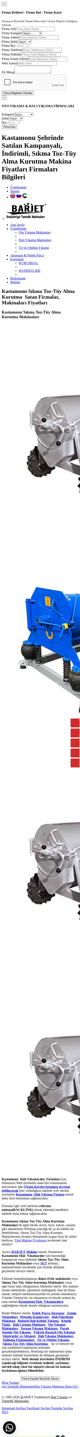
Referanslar (18, 278)
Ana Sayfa (17, 225)
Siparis (14, 191)
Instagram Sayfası (14, 1408)
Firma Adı (8, 29)
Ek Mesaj (8, 72)
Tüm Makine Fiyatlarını (30, 1240)
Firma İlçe (8, 45)
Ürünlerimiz (18, 187)
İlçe (4, 122)
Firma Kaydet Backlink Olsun (40, 1378)
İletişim (15, 282)
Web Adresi (9, 63)
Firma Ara (9, 126)
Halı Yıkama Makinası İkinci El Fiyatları (46, 1386)
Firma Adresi (10, 37)
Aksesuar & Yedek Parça (27, 255)
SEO (5, 1412)
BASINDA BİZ (30, 270)
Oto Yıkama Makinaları (35, 232)
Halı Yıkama (59, 1397)
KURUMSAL (28, 263)
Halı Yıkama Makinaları (35, 240)
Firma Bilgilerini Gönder (17, 93)
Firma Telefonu (12, 50)
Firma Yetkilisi (11, 54)
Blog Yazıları (10, 1382)
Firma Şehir (9, 41)
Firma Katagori (12, 33)
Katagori (7, 114)
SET (43, 1263)
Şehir (5, 118)
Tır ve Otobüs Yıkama (34, 247)
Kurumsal (16, 259)
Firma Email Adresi (15, 59)
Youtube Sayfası (62, 1408)
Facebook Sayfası (38, 1408)
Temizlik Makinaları (15, 1401)
